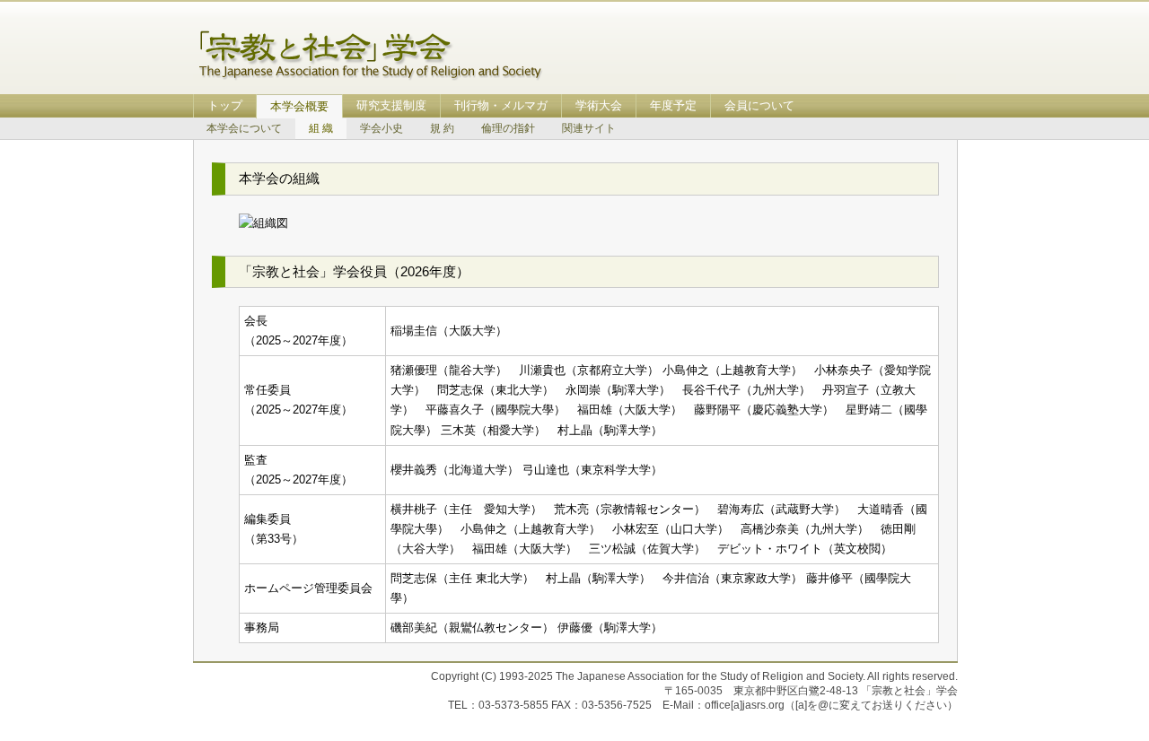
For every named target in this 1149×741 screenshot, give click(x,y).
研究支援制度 (391, 105)
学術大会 (598, 105)
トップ (224, 105)
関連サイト (589, 128)
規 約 (442, 128)
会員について (759, 105)
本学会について (244, 128)
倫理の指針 (508, 128)
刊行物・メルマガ (501, 105)
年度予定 (673, 105)
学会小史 (381, 128)
